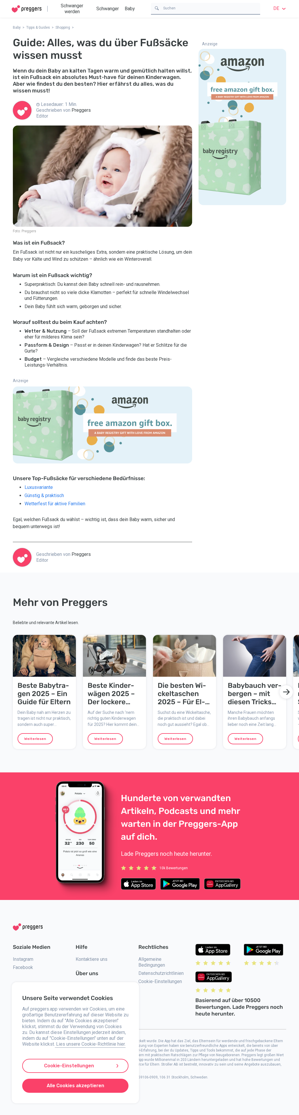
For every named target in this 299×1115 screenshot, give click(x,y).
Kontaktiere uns (91, 959)
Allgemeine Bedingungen (151, 962)
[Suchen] (156, 8)
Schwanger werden (72, 8)
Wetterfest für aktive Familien (55, 503)
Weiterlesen (35, 739)
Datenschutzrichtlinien (161, 973)
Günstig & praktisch (44, 495)
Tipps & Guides (38, 27)
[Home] (26, 9)
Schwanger (107, 8)
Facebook (23, 967)
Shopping (62, 27)
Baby (130, 8)
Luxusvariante (39, 487)
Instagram (23, 959)
